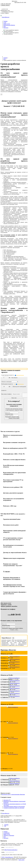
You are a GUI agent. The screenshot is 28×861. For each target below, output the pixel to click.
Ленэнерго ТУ (6, 800)
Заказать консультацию (14, 418)
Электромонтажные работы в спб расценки (14, 806)
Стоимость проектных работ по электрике (13, 807)
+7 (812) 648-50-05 (6, 1)
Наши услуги (6, 834)
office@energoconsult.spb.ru (7, 2)
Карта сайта (21, 859)
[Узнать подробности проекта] (14, 656)
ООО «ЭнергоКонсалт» (7, 857)
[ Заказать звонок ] (5, 5)
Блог (4, 836)
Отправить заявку (14, 629)
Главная (5, 831)
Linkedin (6, 824)
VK (5, 826)
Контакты (5, 838)
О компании (6, 832)
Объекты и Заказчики (8, 835)
